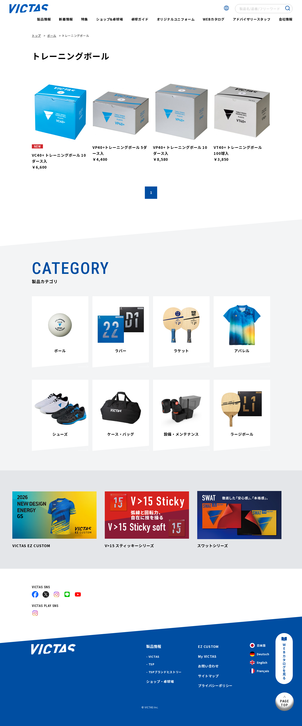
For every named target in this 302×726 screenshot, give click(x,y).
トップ (36, 36)
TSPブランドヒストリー (165, 672)
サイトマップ (208, 675)
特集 (84, 19)
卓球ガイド (140, 19)
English (262, 662)
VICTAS (154, 656)
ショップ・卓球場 (160, 681)
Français (263, 671)
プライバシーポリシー (215, 685)
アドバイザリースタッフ (252, 19)
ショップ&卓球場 (109, 19)
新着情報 (66, 19)
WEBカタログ (214, 19)
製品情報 (44, 19)
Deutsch (263, 654)
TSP (151, 664)
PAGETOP (284, 703)
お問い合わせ (208, 665)
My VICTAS (207, 656)
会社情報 (286, 19)
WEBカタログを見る (284, 661)
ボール (51, 36)
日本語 (261, 645)
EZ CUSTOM (208, 646)
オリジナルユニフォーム (176, 19)
